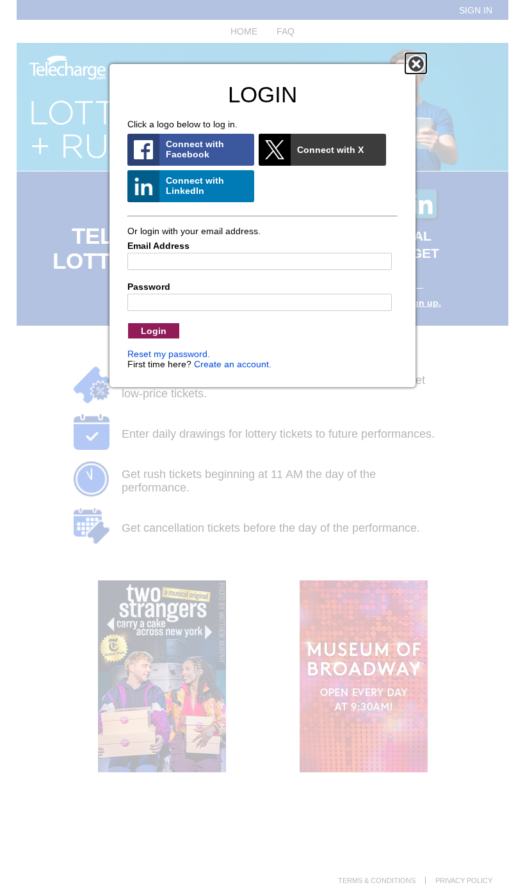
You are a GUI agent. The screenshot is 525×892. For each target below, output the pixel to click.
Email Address (158, 246)
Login (153, 331)
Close (416, 63)
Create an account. (232, 364)
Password (148, 287)
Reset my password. (168, 354)
